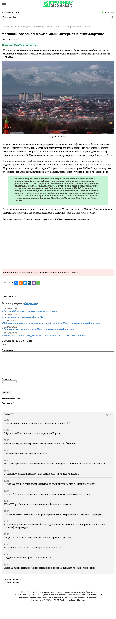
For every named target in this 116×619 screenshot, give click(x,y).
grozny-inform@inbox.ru (75, 600)
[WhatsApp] (38, 283)
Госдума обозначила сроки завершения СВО (28, 557)
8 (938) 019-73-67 (51, 600)
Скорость (31, 45)
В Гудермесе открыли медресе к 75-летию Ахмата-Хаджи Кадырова (41, 473)
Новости (9, 414)
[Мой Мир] (25, 283)
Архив (108, 414)
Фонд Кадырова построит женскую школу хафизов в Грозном (37, 537)
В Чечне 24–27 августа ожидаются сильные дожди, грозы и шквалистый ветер (47, 494)
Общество (27, 26)
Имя (4, 344)
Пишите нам (109, 12)
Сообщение (7, 350)
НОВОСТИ (16, 26)
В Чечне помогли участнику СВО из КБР (26, 453)
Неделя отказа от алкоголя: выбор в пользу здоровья (32, 547)
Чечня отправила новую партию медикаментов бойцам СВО (37, 423)
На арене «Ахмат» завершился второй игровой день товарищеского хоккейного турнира (52, 514)
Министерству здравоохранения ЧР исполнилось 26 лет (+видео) (40, 443)
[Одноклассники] (21, 283)
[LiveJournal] (29, 283)
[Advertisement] (58, 244)
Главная (5, 26)
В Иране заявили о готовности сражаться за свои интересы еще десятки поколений (49, 483)
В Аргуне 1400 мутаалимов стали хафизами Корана (32, 433)
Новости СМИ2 (13, 579)
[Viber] (34, 283)
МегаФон (19, 45)
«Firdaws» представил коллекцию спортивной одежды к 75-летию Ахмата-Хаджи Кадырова (54, 463)
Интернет (7, 45)
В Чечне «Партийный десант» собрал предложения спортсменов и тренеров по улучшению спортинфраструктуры (54, 526)
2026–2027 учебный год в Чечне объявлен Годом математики (37, 504)
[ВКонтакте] (16, 283)
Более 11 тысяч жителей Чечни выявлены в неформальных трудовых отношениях (49, 567)
